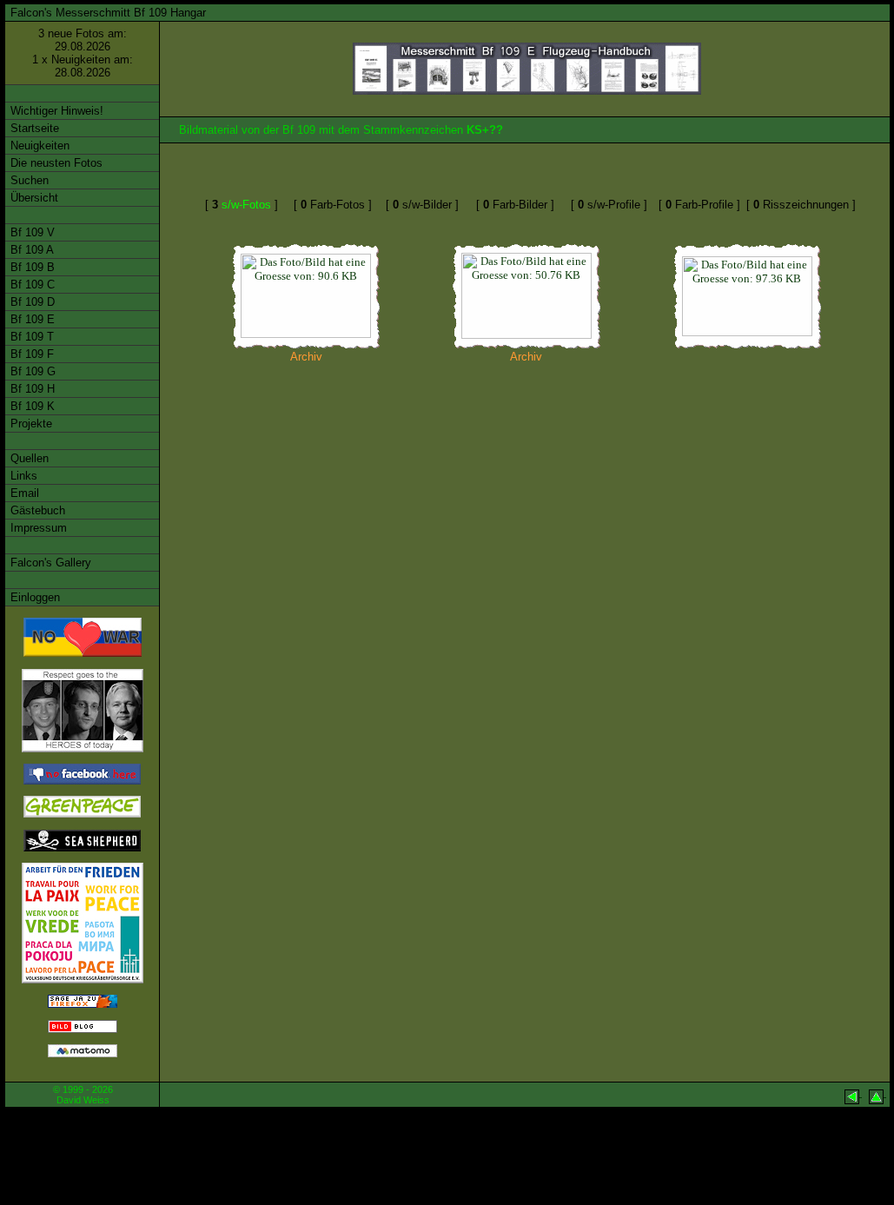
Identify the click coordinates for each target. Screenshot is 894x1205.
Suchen (28, 180)
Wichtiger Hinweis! (55, 110)
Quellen (28, 458)
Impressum (37, 527)
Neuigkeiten (38, 145)
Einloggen (33, 597)
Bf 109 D (31, 301)
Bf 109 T (30, 336)
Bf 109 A (30, 249)
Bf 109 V (31, 232)
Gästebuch (36, 510)
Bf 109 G (31, 371)
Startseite (33, 128)
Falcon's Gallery (49, 562)
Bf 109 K (31, 406)
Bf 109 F (30, 354)
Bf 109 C (31, 284)
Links (22, 475)
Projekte (29, 423)
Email (23, 493)
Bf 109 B (31, 267)
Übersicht (32, 197)
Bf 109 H (31, 388)
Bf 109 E (31, 319)
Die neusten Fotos (55, 162)
